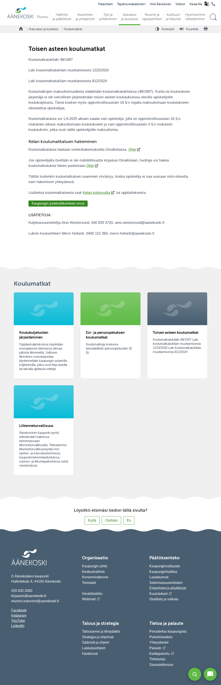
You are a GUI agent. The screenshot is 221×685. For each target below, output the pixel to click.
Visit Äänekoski (160, 4)
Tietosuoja (157, 659)
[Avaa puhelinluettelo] (213, 5)
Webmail (89, 599)
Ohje (132, 149)
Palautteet (105, 4)
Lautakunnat (158, 577)
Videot (180, 4)
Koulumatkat (73, 29)
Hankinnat (90, 653)
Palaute (155, 648)
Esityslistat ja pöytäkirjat (167, 588)
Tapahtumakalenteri (131, 4)
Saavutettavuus (161, 664)
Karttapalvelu (159, 653)
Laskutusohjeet (93, 648)
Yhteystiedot (158, 642)
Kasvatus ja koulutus (43, 29)
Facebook (19, 610)
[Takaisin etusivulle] (21, 29)
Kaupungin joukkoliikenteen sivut (58, 203)
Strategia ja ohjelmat (98, 637)
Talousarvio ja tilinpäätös (101, 631)
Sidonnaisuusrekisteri (166, 583)
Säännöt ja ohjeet (95, 642)
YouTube (18, 620)
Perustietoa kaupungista (167, 631)
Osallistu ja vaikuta (163, 599)
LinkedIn (17, 626)
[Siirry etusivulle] (20, 18)
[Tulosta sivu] (206, 29)
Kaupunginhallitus (163, 572)
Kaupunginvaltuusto (164, 566)
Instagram (18, 615)
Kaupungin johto (94, 566)
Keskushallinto (93, 572)
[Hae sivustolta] (213, 17)
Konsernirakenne (95, 577)
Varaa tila (195, 4)
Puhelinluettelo (160, 637)
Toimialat (89, 583)
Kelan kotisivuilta (96, 193)
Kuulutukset (158, 594)
